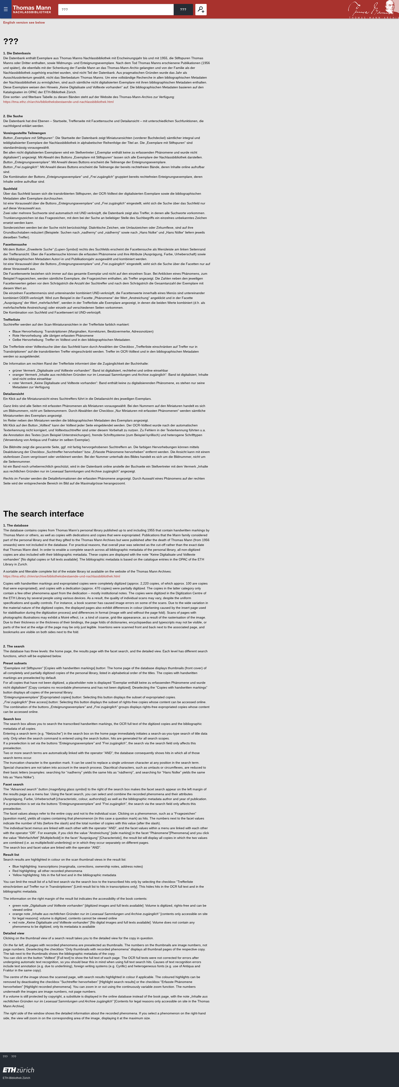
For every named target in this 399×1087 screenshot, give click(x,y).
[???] (201, 9)
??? (32, 9)
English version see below (24, 22)
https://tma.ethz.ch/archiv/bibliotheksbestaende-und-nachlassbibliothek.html (58, 102)
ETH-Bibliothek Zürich (16, 1078)
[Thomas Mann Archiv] (373, 9)
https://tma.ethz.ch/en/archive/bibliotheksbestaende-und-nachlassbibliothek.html (61, 576)
